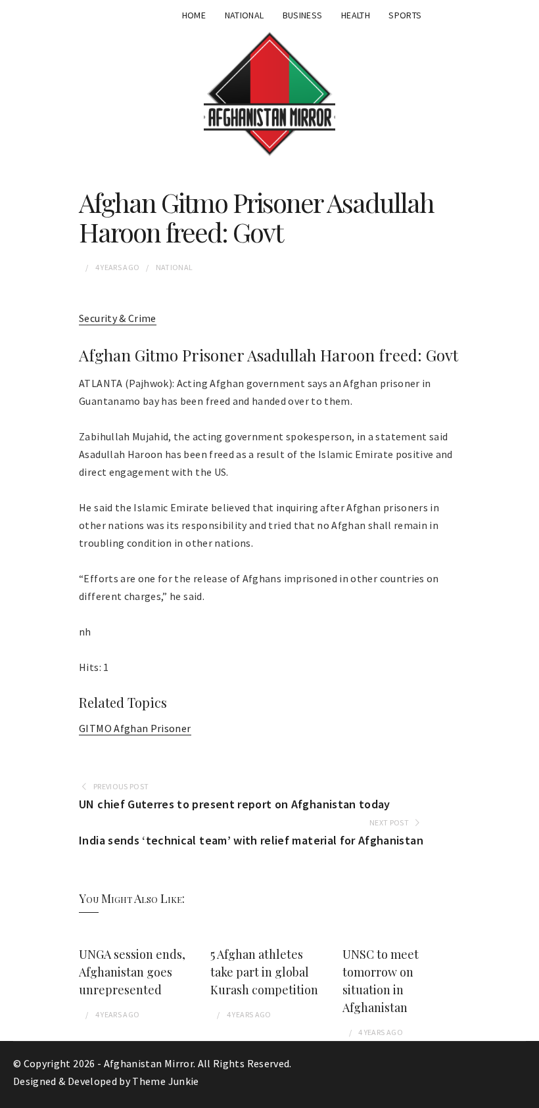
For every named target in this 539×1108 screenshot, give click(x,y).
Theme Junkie (165, 1081)
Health (355, 15)
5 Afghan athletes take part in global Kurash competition (264, 972)
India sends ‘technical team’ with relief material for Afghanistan (251, 840)
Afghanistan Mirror (148, 1063)
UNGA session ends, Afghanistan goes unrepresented (132, 972)
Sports (404, 15)
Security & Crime (117, 318)
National (244, 15)
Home (194, 15)
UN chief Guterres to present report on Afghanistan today (234, 804)
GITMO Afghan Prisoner (135, 728)
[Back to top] (526, 1095)
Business (303, 15)
